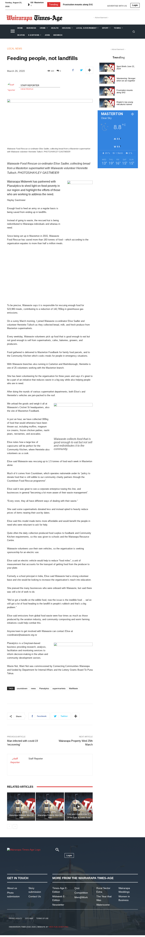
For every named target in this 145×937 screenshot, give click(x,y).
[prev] (90, 4)
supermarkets (59, 688)
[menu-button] (12, 31)
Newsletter (58, 904)
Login (135, 5)
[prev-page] (9, 826)
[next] (96, 4)
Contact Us (34, 896)
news (33, 688)
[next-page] (15, 826)
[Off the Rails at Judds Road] (79, 806)
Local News (14, 48)
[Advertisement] (50, 274)
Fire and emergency (78, 814)
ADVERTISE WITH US (117, 6)
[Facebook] (73, 70)
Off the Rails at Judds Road (78, 817)
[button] (133, 31)
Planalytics (44, 688)
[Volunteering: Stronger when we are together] (107, 79)
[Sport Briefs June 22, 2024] (107, 67)
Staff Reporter (30, 85)
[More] (89, 70)
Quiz (77, 888)
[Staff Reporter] (13, 87)
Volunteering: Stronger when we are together (126, 79)
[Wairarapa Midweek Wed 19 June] (21, 806)
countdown (22, 688)
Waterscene (103, 904)
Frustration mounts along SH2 (125, 91)
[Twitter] (81, 70)
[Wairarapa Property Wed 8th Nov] (50, 806)
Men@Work (81, 897)
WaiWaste (73, 688)
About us (12, 888)
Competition (81, 892)
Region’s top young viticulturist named (125, 103)
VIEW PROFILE (27, 89)
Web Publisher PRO (58, 927)
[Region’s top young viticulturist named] (107, 103)
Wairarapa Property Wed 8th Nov (50, 816)
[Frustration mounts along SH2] (107, 91)
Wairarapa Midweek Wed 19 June (21, 816)
